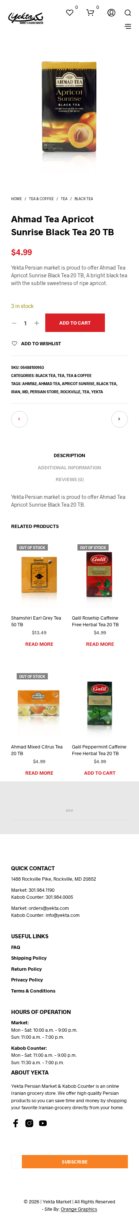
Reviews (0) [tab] (70, 479)
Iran (15, 392)
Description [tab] (69, 455)
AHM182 (29, 383)
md (25, 392)
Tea (64, 198)
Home (16, 198)
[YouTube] (43, 1123)
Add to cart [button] (100, 773)
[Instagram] (29, 1123)
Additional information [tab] (69, 467)
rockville (70, 392)
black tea (106, 383)
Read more (39, 644)
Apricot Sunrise (78, 383)
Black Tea (84, 198)
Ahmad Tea (49, 383)
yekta (97, 392)
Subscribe (75, 1161)
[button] (71, 7)
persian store (44, 392)
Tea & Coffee (41, 198)
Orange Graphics (79, 1209)
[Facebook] (15, 1123)
